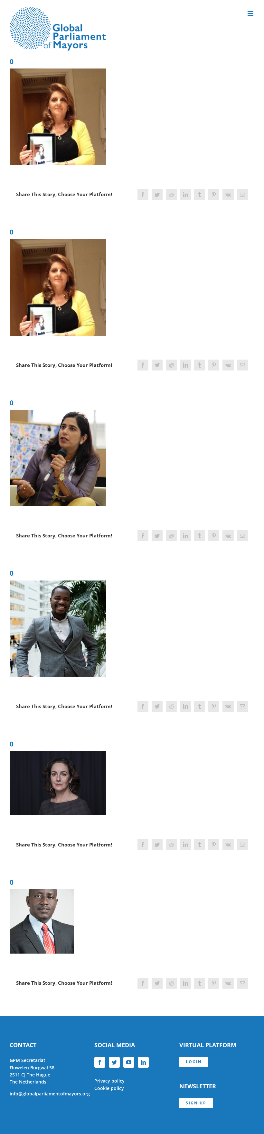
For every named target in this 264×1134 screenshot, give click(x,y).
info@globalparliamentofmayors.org (50, 1094)
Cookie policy (109, 1088)
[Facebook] (99, 1062)
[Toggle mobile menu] (251, 13)
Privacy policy (109, 1081)
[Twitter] (114, 1062)
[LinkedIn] (143, 1062)
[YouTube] (128, 1062)
